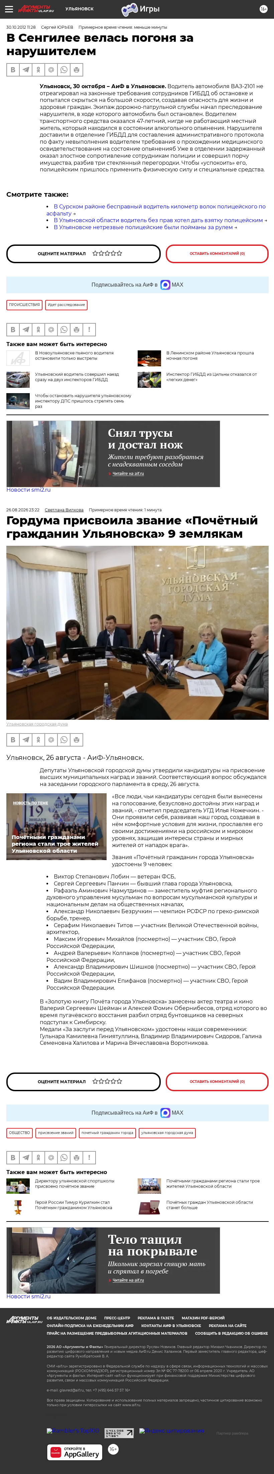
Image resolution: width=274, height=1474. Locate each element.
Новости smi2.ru (28, 490)
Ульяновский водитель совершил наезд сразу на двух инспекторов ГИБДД (77, 377)
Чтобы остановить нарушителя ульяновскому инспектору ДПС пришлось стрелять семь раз (83, 401)
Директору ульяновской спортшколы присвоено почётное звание (74, 1183)
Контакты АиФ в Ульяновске (171, 1326)
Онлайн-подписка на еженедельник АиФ (90, 1326)
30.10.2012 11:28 (21, 27)
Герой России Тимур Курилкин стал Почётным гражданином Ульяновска (73, 1205)
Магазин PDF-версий (203, 1318)
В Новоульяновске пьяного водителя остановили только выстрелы (74, 355)
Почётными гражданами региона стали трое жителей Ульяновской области (213, 1183)
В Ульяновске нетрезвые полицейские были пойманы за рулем (143, 227)
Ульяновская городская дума (37, 723)
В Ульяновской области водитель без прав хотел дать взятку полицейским (158, 220)
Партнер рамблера (232, 1433)
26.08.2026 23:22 (22, 509)
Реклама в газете (156, 1318)
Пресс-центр (117, 1318)
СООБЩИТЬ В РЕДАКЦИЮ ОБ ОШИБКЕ (231, 1333)
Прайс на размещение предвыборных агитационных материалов (117, 1333)
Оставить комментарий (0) (217, 254)
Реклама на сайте (228, 1326)
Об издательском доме (72, 1318)
